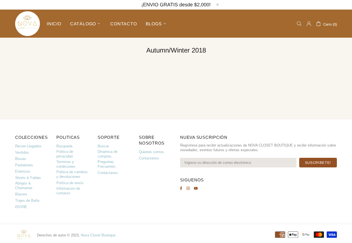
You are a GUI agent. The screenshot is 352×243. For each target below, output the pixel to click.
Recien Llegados (28, 146)
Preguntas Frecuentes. (107, 164)
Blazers (21, 194)
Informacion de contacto (68, 190)
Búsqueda (64, 146)
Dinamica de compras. (107, 154)
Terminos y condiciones (65, 164)
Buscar (103, 146)
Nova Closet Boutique (27, 23)
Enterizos (22, 171)
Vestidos (22, 152)
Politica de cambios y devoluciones (72, 174)
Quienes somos (151, 152)
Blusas (20, 159)
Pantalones (24, 165)
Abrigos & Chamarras (23, 185)
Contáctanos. (108, 173)
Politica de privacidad (64, 154)
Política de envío (69, 183)
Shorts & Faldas (28, 178)
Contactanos (149, 158)
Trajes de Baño (27, 200)
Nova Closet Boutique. (99, 235)
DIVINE (21, 207)
